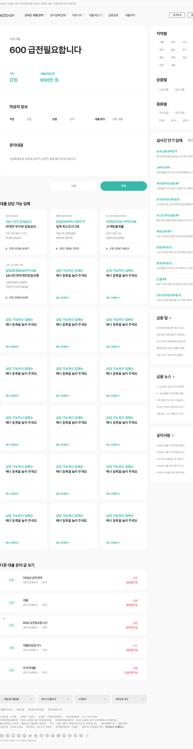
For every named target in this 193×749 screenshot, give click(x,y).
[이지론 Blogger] (2, 736)
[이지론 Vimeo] (75, 736)
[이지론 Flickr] (64, 736)
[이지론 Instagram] (7, 736)
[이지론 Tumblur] (36, 736)
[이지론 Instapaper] (58, 736)
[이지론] (7, 15)
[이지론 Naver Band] (47, 736)
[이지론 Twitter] (30, 736)
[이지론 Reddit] (19, 736)
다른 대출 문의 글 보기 (17, 565)
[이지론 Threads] (70, 736)
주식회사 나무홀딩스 (114, 727)
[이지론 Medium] (13, 736)
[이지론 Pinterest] (24, 736)
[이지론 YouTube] (81, 736)
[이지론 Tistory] (53, 736)
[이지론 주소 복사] (87, 736)
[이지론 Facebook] (41, 736)
